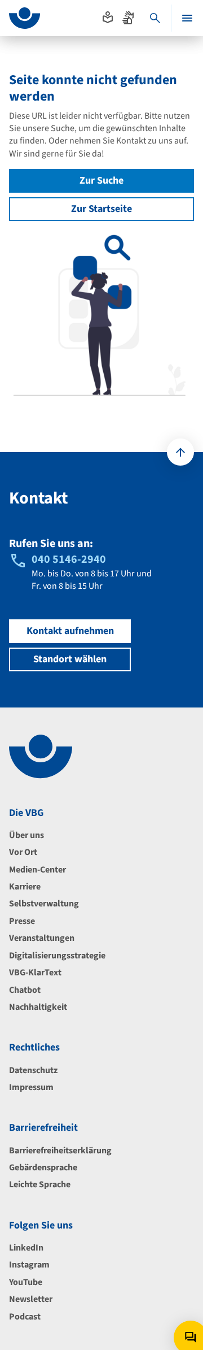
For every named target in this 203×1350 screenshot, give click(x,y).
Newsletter (30, 1299)
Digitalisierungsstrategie (57, 955)
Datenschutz (33, 1070)
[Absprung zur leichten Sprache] (107, 17)
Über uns (26, 835)
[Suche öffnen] (155, 18)
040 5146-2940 (69, 559)
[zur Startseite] (24, 18)
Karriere (25, 886)
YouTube (25, 1282)
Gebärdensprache (43, 1167)
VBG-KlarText (35, 972)
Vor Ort (23, 852)
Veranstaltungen (41, 938)
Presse (22, 921)
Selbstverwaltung (44, 903)
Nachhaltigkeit (38, 1007)
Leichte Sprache (39, 1184)
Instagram (29, 1264)
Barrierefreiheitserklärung (60, 1150)
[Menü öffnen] (187, 18)
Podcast (25, 1316)
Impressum (31, 1087)
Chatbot (25, 990)
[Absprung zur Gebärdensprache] (128, 17)
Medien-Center (37, 869)
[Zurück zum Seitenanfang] (180, 452)
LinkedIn (26, 1248)
